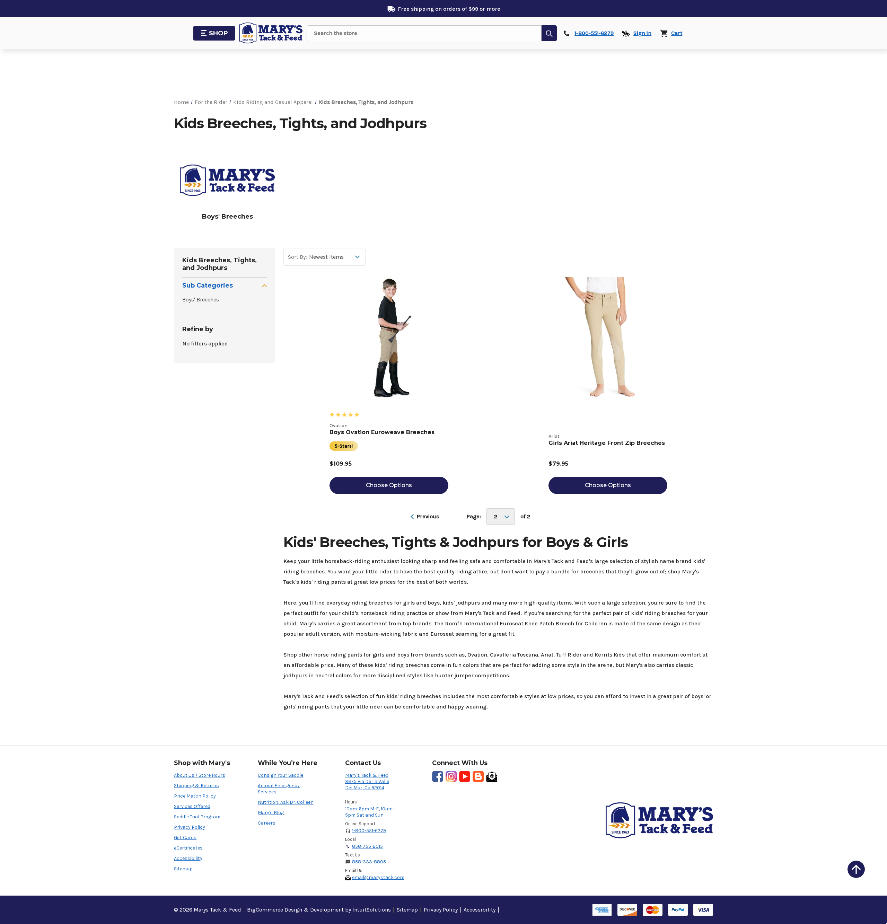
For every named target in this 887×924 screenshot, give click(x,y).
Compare (392, 346)
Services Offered (192, 806)
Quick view (389, 331)
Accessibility (188, 858)
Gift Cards (185, 838)
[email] (491, 776)
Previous (427, 516)
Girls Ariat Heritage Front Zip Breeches (606, 443)
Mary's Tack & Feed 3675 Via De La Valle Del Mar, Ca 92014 (367, 781)
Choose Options (389, 485)
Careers (266, 823)
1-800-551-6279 (369, 831)
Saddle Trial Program (197, 817)
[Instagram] (451, 776)
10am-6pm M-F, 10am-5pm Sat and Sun (369, 812)
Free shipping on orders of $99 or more (449, 9)
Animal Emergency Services (279, 789)
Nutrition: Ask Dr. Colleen (286, 802)
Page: (473, 516)
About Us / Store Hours (199, 775)
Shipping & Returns (196, 786)
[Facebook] (437, 776)
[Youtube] (464, 776)
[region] (443, 191)
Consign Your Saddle (280, 775)
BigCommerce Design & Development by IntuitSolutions (319, 909)
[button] (224, 285)
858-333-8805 (369, 862)
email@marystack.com (378, 877)
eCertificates (188, 848)
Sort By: (297, 257)
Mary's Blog (271, 813)
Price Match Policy (195, 796)
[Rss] (478, 776)
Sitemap (183, 869)
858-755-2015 (367, 846)
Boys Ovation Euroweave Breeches (382, 432)
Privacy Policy (189, 827)
